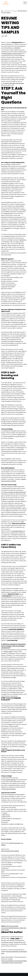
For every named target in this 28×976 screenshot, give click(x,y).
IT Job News (14, 11)
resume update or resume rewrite (12, 53)
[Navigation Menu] (25, 2)
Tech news (22, 974)
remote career (8, 651)
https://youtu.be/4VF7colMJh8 (10, 851)
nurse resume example (9, 789)
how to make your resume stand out (15, 492)
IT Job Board (6, 11)
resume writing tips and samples (14, 83)
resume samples (11, 779)
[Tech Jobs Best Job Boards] (6, 2)
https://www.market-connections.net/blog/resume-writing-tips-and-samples (14, 928)
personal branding (17, 531)
